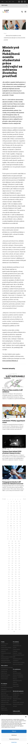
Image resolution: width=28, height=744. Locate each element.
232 (19, 614)
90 (17, 536)
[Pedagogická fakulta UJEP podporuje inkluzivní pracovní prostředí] (14, 472)
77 (8, 532)
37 (8, 514)
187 (16, 589)
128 (19, 556)
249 (9, 625)
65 (17, 525)
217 (9, 607)
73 (11, 530)
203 (16, 598)
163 (15, 576)
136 (19, 561)
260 (19, 629)
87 (8, 536)
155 (16, 572)
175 (16, 583)
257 (8, 629)
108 (19, 545)
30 (17, 510)
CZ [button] (2, 2)
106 (12, 545)
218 (12, 607)
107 (16, 545)
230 (12, 614)
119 (15, 552)
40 (17, 514)
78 (11, 532)
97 (9, 541)
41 (20, 514)
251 (16, 625)
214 (12, 605)
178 (12, 585)
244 (19, 620)
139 (15, 563)
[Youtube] (25, 2)
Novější (4, 499)
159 (15, 574)
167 (16, 578)
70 (17, 528)
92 (7, 539)
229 (9, 614)
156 (19, 572)
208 (19, 600)
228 (19, 611)
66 (20, 525)
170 (12, 580)
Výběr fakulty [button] (4, 5)
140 (19, 563)
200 (19, 596)
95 (17, 539)
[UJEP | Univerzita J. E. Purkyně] (5, 11)
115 (15, 550)
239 (16, 618)
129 (9, 558)
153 (9, 572)
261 (14, 631)
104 (19, 543)
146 (12, 567)
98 (12, 541)
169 (9, 580)
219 (15, 607)
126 (12, 556)
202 (12, 598)
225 (9, 611)
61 (20, 523)
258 (12, 629)
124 (19, 554)
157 (9, 574)
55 (17, 521)
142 (12, 565)
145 (9, 567)
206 (12, 600)
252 (19, 625)
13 (11, 503)
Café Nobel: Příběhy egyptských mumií (13, 421)
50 (17, 519)
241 (8, 620)
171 (16, 580)
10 (16, 501)
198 (12, 596)
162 (12, 576)
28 (11, 510)
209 (9, 603)
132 (19, 558)
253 (9, 627)
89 (14, 536)
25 (17, 508)
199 (16, 596)
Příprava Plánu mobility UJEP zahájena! (12, 391)
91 (20, 536)
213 (9, 605)
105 (9, 545)
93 (10, 539)
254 (12, 627)
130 (12, 558)
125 (9, 556)
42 (7, 517)
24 (14, 508)
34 (14, 512)
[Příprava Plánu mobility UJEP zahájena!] (14, 380)
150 (12, 569)
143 (15, 565)
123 (15, 554)
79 (14, 532)
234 (12, 616)
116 (19, 550)
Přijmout (14, 731)
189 (9, 592)
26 (20, 508)
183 (15, 587)
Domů (5, 33)
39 (14, 514)
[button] (26, 716)
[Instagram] (22, 2)
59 (14, 523)
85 (17, 534)
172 (19, 580)
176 (19, 583)
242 (12, 620)
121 (9, 554)
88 (11, 536)
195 (16, 594)
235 (16, 616)
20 (17, 506)
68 (11, 528)
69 (14, 528)
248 (19, 622)
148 (19, 567)
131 (16, 558)
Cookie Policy (14, 742)
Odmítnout (14, 735)
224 (19, 609)
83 (11, 534)
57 (8, 523)
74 (14, 530)
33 (11, 512)
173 (9, 583)
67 (8, 528)
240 (19, 618)
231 (16, 614)
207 (16, 600)
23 (11, 508)
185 (9, 589)
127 (16, 556)
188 (19, 589)
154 (12, 572)
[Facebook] (19, 2)
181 (9, 587)
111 (15, 547)
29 (14, 510)
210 (12, 603)
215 (16, 605)
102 (12, 543)
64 (14, 525)
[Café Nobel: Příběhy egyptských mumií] (14, 411)
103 (15, 543)
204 (19, 598)
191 (16, 592)
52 (8, 521)
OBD (7, 2)
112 (19, 547)
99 (15, 541)
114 (12, 550)
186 (12, 589)
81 (20, 532)
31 (20, 510)
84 (14, 534)
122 (12, 554)
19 (14, 506)
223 (16, 609)
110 (12, 547)
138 (12, 563)
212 (19, 603)
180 (19, 585)
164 (19, 576)
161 (9, 576)
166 (12, 578)
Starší (24, 499)
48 (11, 519)
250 (12, 625)
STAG (13, 2)
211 (16, 603)
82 (8, 534)
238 (12, 618)
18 (11, 506)
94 (14, 539)
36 (20, 512)
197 (9, 596)
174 (12, 583)
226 (12, 611)
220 (19, 607)
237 (8, 618)
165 (9, 578)
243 (16, 620)
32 (8, 512)
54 (14, 521)
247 (16, 622)
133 (9, 561)
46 (20, 517)
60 (17, 523)
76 (20, 530)
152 (19, 569)
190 (12, 592)
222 (12, 609)
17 (8, 506)
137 (9, 563)
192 (19, 592)
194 (12, 594)
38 (11, 514)
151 (16, 569)
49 (14, 519)
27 (8, 510)
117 (9, 552)
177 (9, 585)
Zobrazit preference (14, 739)
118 (12, 552)
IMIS (10, 2)
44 (14, 517)
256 (19, 627)
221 (8, 609)
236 (19, 616)
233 (9, 616)
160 (19, 574)
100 (19, 541)
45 (17, 517)
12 (8, 503)
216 (19, 605)
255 (16, 627)
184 (19, 587)
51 (20, 519)
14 (14, 503)
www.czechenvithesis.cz (10, 360)
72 (8, 530)
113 (9, 550)
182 (12, 587)
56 (20, 521)
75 (17, 530)
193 (9, 594)
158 (12, 574)
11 (19, 501)
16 (19, 503)
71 (20, 528)
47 (8, 519)
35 (17, 512)
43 (10, 517)
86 (20, 534)
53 (11, 521)
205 (8, 600)
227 (16, 611)
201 (8, 598)
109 (9, 547)
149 (9, 569)
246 (12, 622)
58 (11, 523)
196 (19, 594)
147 (16, 567)
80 (17, 532)
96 (20, 539)
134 (12, 561)
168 (19, 578)
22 (8, 508)
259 (16, 629)
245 (8, 622)
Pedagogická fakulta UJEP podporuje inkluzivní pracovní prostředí (12, 483)
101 (9, 543)
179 (16, 585)
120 (19, 552)
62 (7, 525)
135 (16, 561)
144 (19, 565)
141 (9, 565)
